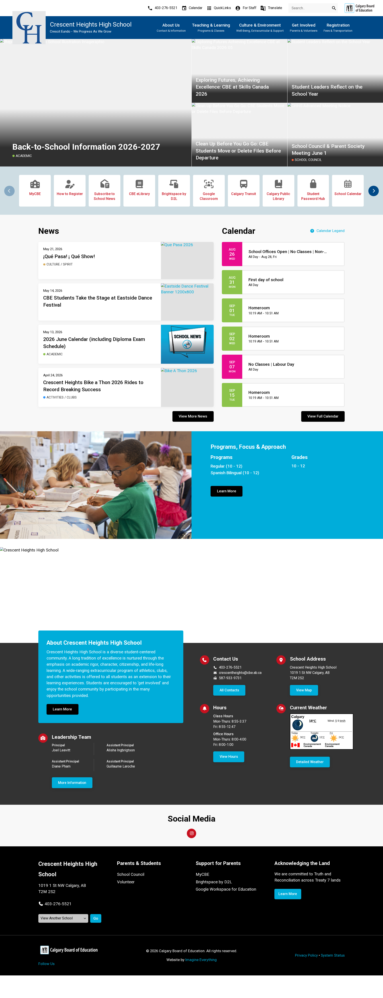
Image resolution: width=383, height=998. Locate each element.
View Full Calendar (322, 416)
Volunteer (126, 882)
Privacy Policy (306, 955)
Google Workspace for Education (226, 889)
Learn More (226, 491)
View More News (193, 416)
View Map (304, 690)
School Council (130, 874)
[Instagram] (191, 833)
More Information (72, 783)
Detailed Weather (310, 762)
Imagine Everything (201, 959)
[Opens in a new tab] (359, 8)
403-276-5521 (230, 667)
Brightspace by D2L (214, 882)
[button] (373, 191)
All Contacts (229, 690)
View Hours (229, 756)
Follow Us (46, 963)
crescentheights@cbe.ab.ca (240, 673)
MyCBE (202, 874)
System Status (333, 955)
